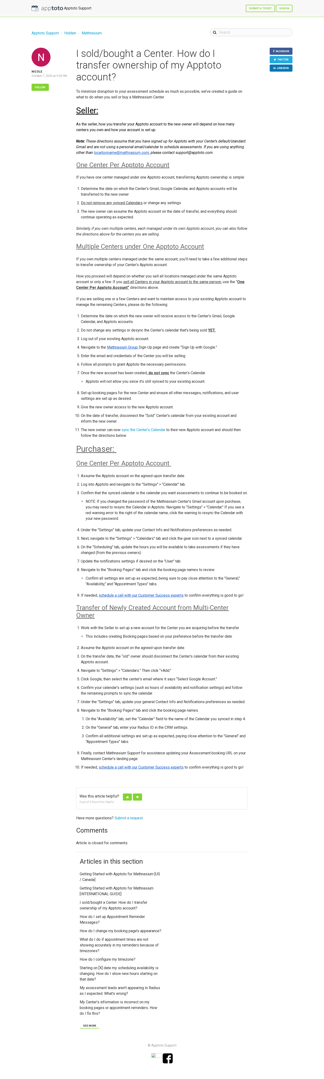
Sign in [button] (284, 8)
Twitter (283, 59)
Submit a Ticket (260, 8)
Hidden (70, 33)
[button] (127, 797)
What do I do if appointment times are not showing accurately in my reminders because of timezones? (119, 945)
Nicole (37, 71)
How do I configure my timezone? (107, 959)
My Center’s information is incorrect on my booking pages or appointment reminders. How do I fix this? (118, 1008)
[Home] (47, 8)
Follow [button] (40, 87)
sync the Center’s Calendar (143, 430)
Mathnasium (92, 33)
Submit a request (129, 818)
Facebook (282, 51)
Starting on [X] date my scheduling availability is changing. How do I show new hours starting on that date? (119, 974)
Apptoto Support (45, 33)
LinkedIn (283, 68)
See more (89, 1025)
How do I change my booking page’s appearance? (120, 931)
